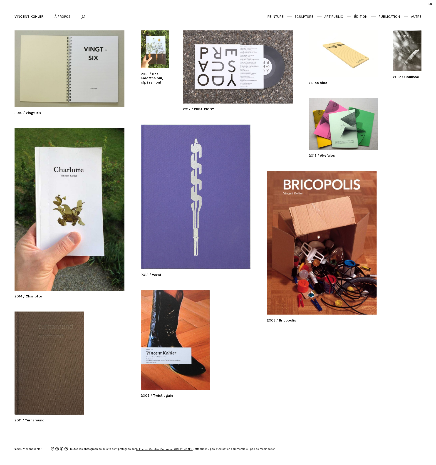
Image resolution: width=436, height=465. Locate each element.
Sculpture (304, 16)
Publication (389, 16)
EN (430, 3)
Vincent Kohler (29, 16)
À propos (62, 16)
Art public (333, 16)
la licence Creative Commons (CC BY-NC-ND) (164, 449)
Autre (416, 16)
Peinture (275, 16)
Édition (361, 16)
